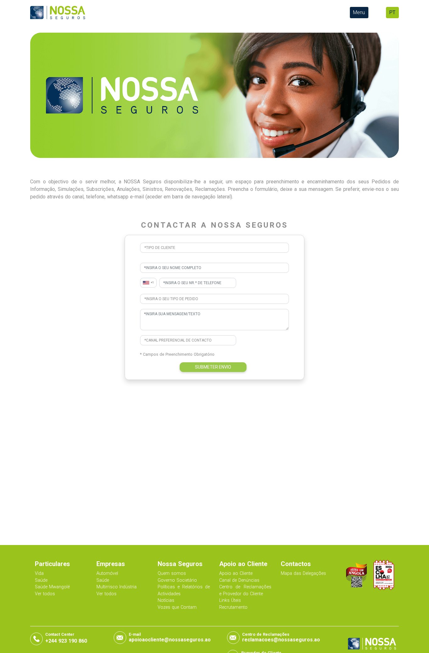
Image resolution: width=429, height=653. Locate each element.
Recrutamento (233, 607)
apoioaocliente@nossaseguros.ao (170, 640)
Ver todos (45, 593)
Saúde (41, 580)
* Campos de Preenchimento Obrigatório (177, 354)
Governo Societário (177, 580)
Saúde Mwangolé (52, 587)
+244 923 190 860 (66, 641)
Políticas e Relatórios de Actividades (184, 590)
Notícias (166, 600)
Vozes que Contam (177, 607)
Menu (359, 12)
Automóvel (107, 573)
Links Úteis (230, 600)
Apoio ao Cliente (236, 573)
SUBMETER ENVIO (213, 367)
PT (392, 12)
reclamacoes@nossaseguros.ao (281, 640)
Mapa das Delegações (303, 573)
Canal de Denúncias (239, 580)
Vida (39, 573)
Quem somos (172, 573)
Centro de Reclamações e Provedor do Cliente (245, 590)
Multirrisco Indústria (116, 587)
